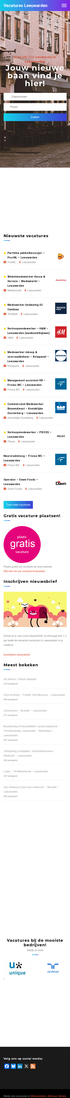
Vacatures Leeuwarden (25, 5)
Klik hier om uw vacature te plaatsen (24, 571)
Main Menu (64, 5)
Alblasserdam (38, 1096)
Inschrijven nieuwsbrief (17, 654)
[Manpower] (53, 968)
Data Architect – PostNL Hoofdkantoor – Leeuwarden (34, 694)
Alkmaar (52, 1096)
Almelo (62, 1096)
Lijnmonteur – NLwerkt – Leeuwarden (25, 710)
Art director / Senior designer (20, 679)
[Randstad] (17, 968)
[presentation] (4, 978)
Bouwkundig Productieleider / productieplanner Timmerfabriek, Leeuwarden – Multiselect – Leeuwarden (30, 731)
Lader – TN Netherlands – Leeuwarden (26, 771)
